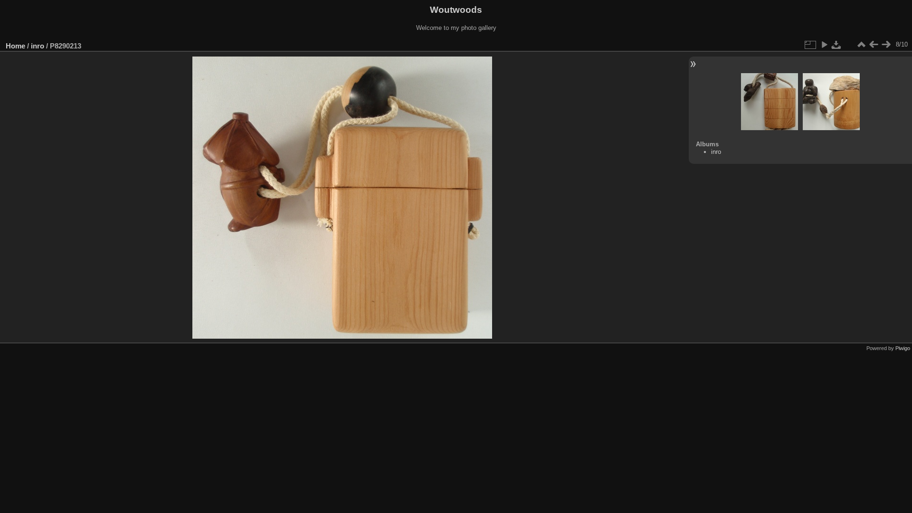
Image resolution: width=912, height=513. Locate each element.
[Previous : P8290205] (873, 44)
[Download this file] (836, 44)
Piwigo (902, 348)
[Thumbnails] (861, 44)
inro (37, 46)
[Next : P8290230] (886, 44)
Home (15, 46)
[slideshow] (824, 44)
